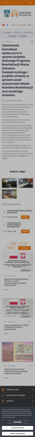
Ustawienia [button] (18, 422)
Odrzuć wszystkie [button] (17, 428)
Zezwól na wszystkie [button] (17, 434)
